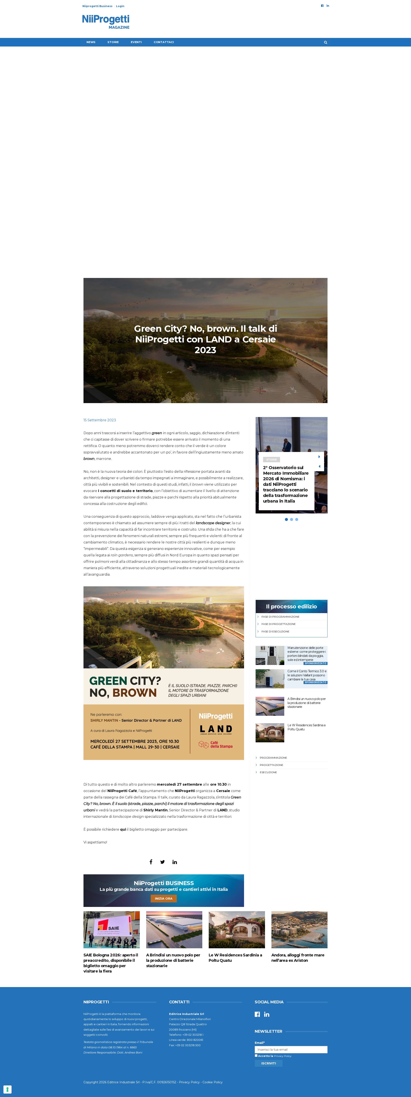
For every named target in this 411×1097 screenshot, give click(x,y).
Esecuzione (268, 772)
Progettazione (271, 765)
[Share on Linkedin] (174, 862)
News (90, 42)
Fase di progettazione (279, 624)
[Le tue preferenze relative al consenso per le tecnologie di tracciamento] (7, 1089)
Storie (113, 42)
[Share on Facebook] (151, 862)
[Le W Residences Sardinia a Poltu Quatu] (270, 732)
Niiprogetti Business (97, 6)
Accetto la (265, 1056)
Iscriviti (268, 1063)
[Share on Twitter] (162, 862)
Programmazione (273, 757)
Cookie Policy (213, 1082)
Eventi (136, 42)
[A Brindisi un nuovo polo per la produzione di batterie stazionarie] (270, 706)
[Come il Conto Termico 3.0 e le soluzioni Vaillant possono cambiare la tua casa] (270, 678)
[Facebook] (322, 5)
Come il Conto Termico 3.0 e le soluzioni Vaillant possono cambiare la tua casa (306, 675)
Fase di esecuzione (275, 631)
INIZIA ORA (164, 898)
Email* (260, 1043)
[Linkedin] (328, 5)
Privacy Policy (283, 1056)
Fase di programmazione (280, 616)
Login (120, 6)
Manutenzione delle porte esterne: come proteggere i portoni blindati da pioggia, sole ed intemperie (306, 654)
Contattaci (164, 42)
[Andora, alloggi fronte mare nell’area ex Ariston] (299, 929)
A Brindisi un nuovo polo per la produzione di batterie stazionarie (306, 703)
